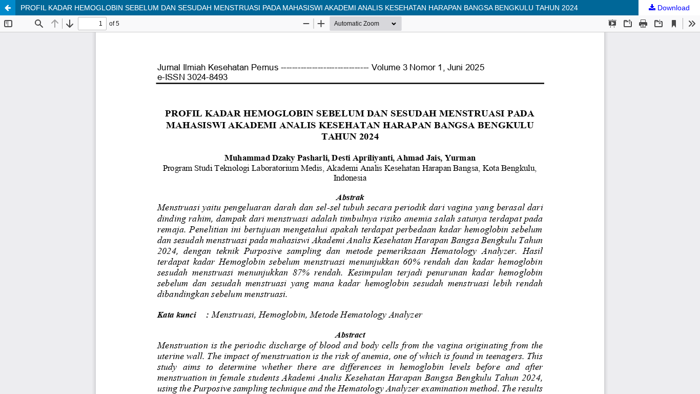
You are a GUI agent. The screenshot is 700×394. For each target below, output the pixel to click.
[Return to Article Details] (7, 7)
